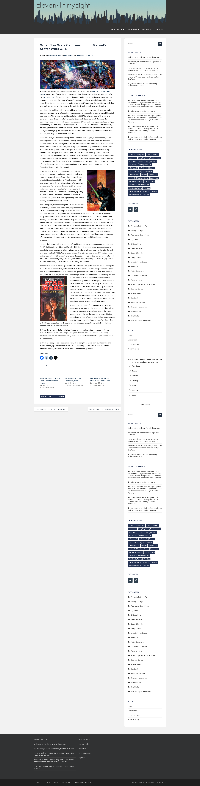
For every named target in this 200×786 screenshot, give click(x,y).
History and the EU (145, 165)
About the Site (116, 29)
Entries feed (132, 340)
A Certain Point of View (139, 226)
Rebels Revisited (134, 175)
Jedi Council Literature (83, 782)
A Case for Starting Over (136, 155)
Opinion (82, 757)
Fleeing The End (143, 161)
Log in (130, 335)
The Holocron (136, 311)
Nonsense (145, 29)
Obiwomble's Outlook (85, 55)
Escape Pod (132, 158)
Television (136, 366)
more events (49, 97)
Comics (135, 376)
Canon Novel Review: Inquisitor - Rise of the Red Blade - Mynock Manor (144, 101)
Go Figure (153, 161)
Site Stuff (134, 298)
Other (134, 395)
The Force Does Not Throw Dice (139, 185)
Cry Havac (134, 239)
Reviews (144, 175)
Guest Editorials (137, 253)
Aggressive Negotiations (140, 235)
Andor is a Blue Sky (149, 111)
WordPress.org (133, 349)
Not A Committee (137, 271)
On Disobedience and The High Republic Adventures (143, 121)
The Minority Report (135, 188)
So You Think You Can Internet (138, 178)
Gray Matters (133, 165)
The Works (135, 316)
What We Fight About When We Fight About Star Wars (144, 63)
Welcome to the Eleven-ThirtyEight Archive (144, 57)
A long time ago (137, 230)
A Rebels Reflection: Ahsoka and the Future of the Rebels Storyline (145, 138)
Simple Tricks (132, 29)
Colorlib (147, 782)
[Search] (160, 44)
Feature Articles (137, 248)
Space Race (154, 178)
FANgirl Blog (67, 782)
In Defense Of (133, 168)
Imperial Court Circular (139, 262)
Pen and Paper (136, 280)
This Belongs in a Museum (141, 320)
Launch (151, 168)
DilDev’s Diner (136, 244)
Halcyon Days (136, 257)
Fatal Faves (132, 161)
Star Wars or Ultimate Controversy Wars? (73, 379)
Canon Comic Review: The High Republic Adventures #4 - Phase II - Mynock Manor (144, 117)
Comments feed (134, 344)
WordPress (162, 782)
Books (134, 371)
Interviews (135, 266)
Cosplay (135, 380)
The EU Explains (149, 181)
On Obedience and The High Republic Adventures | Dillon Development (143, 127)
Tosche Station (52, 782)
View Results (145, 404)
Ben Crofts (68, 55)
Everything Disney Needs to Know (149, 158)
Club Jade (39, 782)
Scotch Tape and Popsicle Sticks (143, 284)
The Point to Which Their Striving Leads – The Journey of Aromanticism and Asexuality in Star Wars (145, 77)
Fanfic (134, 385)
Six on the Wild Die (138, 302)
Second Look (153, 175)
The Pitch (147, 188)
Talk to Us (158, 29)
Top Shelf (154, 191)
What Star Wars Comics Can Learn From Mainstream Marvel (50, 380)
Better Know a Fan (152, 155)
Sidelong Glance (137, 289)
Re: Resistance (147, 171)
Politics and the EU (135, 171)
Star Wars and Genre (135, 181)
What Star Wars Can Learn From (52, 396)
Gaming (135, 390)
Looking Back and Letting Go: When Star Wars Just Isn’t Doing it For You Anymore (143, 69)
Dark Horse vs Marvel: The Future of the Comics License (100, 379)
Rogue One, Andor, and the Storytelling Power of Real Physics (142, 84)
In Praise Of (143, 168)
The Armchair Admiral (139, 307)
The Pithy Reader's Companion (139, 191)
